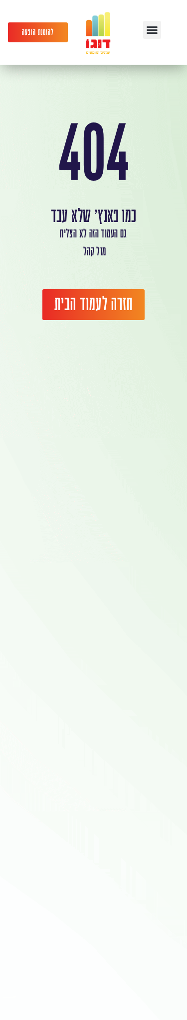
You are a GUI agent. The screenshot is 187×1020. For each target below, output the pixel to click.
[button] (152, 30)
